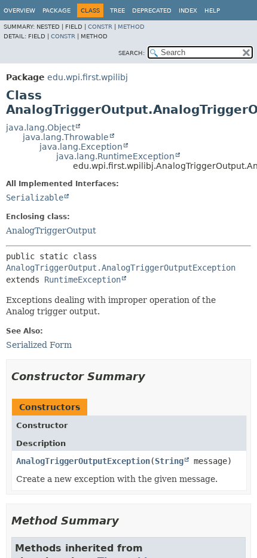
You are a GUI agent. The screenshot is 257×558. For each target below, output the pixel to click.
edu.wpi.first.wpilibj (87, 77)
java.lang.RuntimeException (115, 156)
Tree (117, 10)
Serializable (34, 197)
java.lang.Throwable (66, 137)
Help (212, 10)
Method (131, 26)
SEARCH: (131, 53)
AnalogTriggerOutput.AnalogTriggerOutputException (120, 267)
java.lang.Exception (81, 146)
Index (188, 10)
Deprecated (152, 10)
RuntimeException (82, 279)
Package (56, 10)
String (169, 461)
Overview (19, 10)
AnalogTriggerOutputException (83, 461)
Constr (100, 26)
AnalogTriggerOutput (51, 230)
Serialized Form (39, 345)
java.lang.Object (40, 127)
